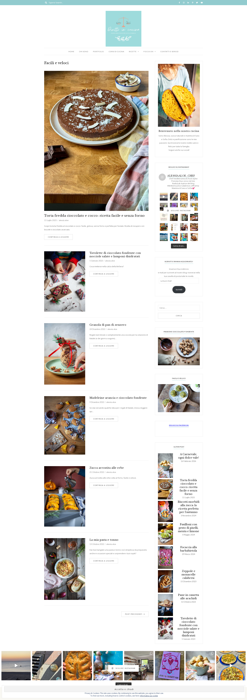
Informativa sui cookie (149, 696)
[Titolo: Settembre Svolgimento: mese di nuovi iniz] (164, 227)
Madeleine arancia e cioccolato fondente (118, 397)
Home (71, 51)
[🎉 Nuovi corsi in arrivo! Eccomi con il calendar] (184, 217)
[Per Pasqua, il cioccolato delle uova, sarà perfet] (174, 237)
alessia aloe (63, 220)
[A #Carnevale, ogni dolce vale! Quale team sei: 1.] (184, 207)
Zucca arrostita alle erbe (106, 467)
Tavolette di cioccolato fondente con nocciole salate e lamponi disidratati (115, 254)
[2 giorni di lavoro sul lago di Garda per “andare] (164, 237)
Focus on (148, 51)
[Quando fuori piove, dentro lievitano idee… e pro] (194, 217)
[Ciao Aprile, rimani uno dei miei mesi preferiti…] (174, 197)
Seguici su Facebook (179, 425)
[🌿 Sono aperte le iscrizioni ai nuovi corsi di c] (164, 207)
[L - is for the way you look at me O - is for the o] (174, 207)
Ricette (133, 51)
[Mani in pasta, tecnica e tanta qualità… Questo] (194, 207)
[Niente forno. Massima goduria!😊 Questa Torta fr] (194, 227)
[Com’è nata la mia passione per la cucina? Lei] (184, 227)
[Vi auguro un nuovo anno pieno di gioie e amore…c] (174, 217)
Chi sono (83, 51)
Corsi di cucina (116, 51)
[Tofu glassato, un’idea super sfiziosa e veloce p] (194, 237)
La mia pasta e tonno (103, 539)
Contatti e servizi (169, 51)
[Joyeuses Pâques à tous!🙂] (194, 197)
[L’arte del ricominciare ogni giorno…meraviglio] (164, 197)
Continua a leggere (58, 237)
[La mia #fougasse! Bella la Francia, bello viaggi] (184, 197)
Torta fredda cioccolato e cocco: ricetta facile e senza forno (94, 216)
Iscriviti (179, 289)
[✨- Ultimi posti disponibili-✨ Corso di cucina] (164, 217)
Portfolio (98, 51)
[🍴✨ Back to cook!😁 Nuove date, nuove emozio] (174, 227)
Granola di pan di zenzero (107, 324)
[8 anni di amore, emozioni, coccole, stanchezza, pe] (184, 237)
